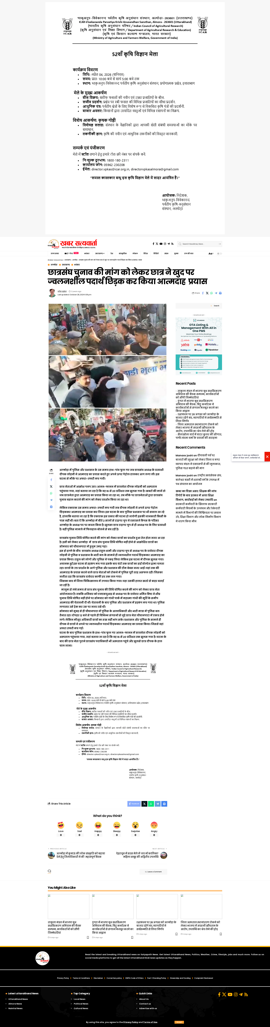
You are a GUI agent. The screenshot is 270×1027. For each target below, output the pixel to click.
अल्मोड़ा (54, 265)
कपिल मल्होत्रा (62, 291)
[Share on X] (207, 293)
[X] (157, 244)
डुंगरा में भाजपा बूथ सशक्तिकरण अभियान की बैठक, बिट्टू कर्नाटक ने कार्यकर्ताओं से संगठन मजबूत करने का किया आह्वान (197, 406)
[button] (179, 1022)
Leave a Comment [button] (155, 872)
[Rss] (172, 244)
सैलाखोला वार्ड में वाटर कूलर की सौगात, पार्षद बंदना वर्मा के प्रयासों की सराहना (199, 436)
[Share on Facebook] (203, 293)
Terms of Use (150, 1022)
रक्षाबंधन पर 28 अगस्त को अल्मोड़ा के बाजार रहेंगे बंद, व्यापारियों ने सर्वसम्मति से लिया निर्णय (199, 418)
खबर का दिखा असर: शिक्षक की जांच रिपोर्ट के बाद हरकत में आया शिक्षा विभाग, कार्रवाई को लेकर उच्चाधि (196, 495)
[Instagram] (165, 244)
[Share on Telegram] (216, 293)
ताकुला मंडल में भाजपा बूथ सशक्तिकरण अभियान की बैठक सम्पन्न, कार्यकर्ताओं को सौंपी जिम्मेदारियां (198, 394)
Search (216, 306)
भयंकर (77, 265)
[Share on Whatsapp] (211, 293)
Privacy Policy (130, 1022)
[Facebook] (153, 244)
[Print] (220, 293)
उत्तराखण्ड (66, 265)
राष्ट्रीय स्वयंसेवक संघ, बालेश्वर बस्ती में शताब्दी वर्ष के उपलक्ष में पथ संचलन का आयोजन (199, 480)
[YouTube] (161, 244)
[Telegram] (168, 244)
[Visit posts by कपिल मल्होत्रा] (52, 293)
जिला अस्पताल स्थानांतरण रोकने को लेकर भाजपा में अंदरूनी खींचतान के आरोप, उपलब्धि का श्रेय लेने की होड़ (197, 428)
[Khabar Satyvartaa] (72, 244)
